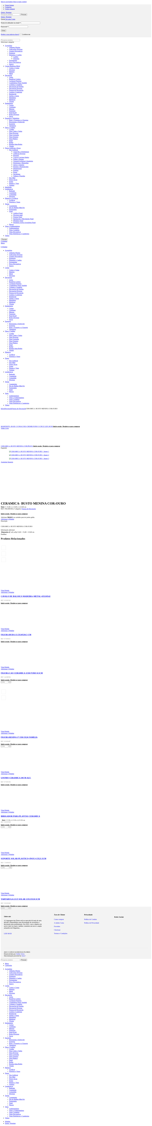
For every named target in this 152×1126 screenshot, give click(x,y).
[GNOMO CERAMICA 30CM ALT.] (76, 759)
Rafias (11, 142)
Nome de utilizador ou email (11, 23)
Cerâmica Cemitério (15, 85)
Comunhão (12, 194)
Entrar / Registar (10, 1123)
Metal (11, 73)
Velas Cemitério (14, 230)
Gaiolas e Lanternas (15, 92)
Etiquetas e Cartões (15, 55)
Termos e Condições (60, 933)
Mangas (11, 109)
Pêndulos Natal (18, 221)
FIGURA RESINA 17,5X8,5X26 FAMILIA (19, 737)
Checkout (57, 930)
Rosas (15, 172)
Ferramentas (13, 60)
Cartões (15, 57)
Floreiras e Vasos (14, 202)
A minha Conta (59, 923)
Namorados (13, 209)
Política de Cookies (90, 919)
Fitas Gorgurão (14, 135)
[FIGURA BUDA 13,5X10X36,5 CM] (76, 616)
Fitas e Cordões (10, 127)
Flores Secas (13, 180)
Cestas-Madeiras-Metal (12, 66)
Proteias (15, 170)
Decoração (8, 75)
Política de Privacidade (91, 923)
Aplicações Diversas (15, 49)
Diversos (12, 70)
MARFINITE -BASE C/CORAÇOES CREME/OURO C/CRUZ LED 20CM (27, 426)
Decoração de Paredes (16, 86)
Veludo (11, 146)
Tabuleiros (12, 126)
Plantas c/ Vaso (14, 183)
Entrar (3, 30)
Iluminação (12, 94)
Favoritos (57, 926)
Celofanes (12, 107)
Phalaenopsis (17, 168)
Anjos (11, 77)
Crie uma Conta (10, 19)
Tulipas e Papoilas (19, 176)
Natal (11, 211)
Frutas (11, 181)
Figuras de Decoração (16, 90)
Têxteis (11, 101)
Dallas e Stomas (18, 159)
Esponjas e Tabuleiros (12, 118)
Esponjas (12, 124)
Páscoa (11, 224)
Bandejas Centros (15, 79)
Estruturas (12, 258)
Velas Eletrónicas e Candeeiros (19, 234)
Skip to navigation (7, 2)
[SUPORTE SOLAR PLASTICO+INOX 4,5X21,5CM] (76, 840)
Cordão (11, 129)
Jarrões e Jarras (14, 96)
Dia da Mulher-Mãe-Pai (17, 208)
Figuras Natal (17, 217)
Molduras (12, 99)
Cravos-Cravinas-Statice (21, 157)
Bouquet (16, 155)
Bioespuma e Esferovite (17, 122)
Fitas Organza (13, 137)
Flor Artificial (13, 150)
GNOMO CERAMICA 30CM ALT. (16, 778)
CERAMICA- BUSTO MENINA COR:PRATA (17, 446)
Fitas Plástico (13, 139)
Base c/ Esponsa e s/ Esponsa (18, 120)
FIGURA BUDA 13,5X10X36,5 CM (16, 635)
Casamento (12, 193)
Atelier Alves (20, 954)
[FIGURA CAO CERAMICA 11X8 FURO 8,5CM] (76, 654)
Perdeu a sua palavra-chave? (10, 34)
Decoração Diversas (15, 88)
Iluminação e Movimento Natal (23, 219)
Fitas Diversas (13, 133)
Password (4, 27)
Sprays (11, 64)
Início (3, 409)
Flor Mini (12, 178)
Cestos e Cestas (14, 68)
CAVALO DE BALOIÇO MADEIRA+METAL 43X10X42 (25, 596)
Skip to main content (20, 2)
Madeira (11, 72)
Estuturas (12, 53)
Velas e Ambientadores (12, 226)
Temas (7, 204)
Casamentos (13, 206)
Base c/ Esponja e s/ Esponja (18, 327)
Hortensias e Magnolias (21, 163)
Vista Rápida (5, 590)
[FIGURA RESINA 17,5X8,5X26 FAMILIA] (76, 695)
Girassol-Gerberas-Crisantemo (23, 161)
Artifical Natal (18, 213)
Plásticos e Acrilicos (11, 198)
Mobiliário (12, 98)
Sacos (11, 116)
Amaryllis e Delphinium (21, 152)
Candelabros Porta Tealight (18, 83)
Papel (11, 140)
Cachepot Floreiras (15, 81)
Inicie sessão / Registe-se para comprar (66, 426)
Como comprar (59, 919)
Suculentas (16, 174)
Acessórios (8, 45)
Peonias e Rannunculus (20, 167)
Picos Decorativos (15, 62)
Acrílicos (12, 200)
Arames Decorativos (15, 51)
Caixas (11, 105)
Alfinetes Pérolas (14, 47)
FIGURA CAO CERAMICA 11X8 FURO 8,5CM (22, 673)
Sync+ (24, 956)
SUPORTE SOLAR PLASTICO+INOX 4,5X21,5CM (23, 858)
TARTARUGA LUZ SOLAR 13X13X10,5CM (20, 899)
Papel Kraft (13, 113)
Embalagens (9, 103)
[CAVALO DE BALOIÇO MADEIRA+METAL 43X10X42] (76, 554)
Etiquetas (16, 59)
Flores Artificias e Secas (13, 148)
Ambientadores (14, 228)
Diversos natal (18, 215)
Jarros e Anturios (18, 165)
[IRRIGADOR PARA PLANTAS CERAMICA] (76, 797)
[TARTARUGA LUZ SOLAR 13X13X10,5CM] (76, 880)
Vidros (7, 235)
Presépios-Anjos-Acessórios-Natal (24, 222)
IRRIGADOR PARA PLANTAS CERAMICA (20, 816)
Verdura (11, 185)
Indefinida (8, 187)
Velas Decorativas (15, 232)
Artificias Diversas (19, 154)
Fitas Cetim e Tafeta (15, 131)
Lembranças (9, 189)
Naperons (12, 111)
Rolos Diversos (14, 114)
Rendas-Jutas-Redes (15, 144)
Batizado (12, 191)
